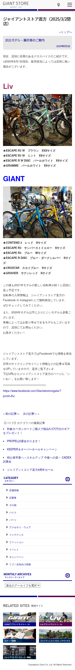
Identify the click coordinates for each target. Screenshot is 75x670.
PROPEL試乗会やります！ (24, 441)
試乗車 (12, 497)
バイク (12, 512)
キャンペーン (16, 556)
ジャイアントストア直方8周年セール (30, 470)
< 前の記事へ (11, 413)
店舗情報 (14, 490)
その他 (12, 505)
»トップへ (65, 32)
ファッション (16, 542)
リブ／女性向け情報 (20, 564)
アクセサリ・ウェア (20, 527)
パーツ (12, 519)
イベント (14, 549)
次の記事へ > (31, 413)
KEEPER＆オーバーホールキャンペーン (32, 449)
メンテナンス (16, 534)
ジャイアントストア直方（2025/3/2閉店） (37, 21)
